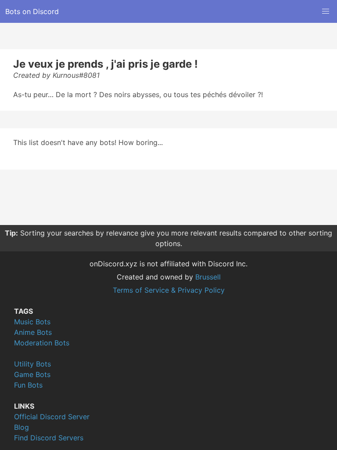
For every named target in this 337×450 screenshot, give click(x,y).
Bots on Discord (32, 11)
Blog (21, 427)
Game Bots (32, 374)
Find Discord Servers (48, 437)
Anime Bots (33, 332)
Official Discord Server (52, 416)
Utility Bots (32, 363)
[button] (325, 11)
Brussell (208, 276)
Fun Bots (28, 385)
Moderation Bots (41, 342)
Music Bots (32, 321)
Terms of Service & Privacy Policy (169, 290)
